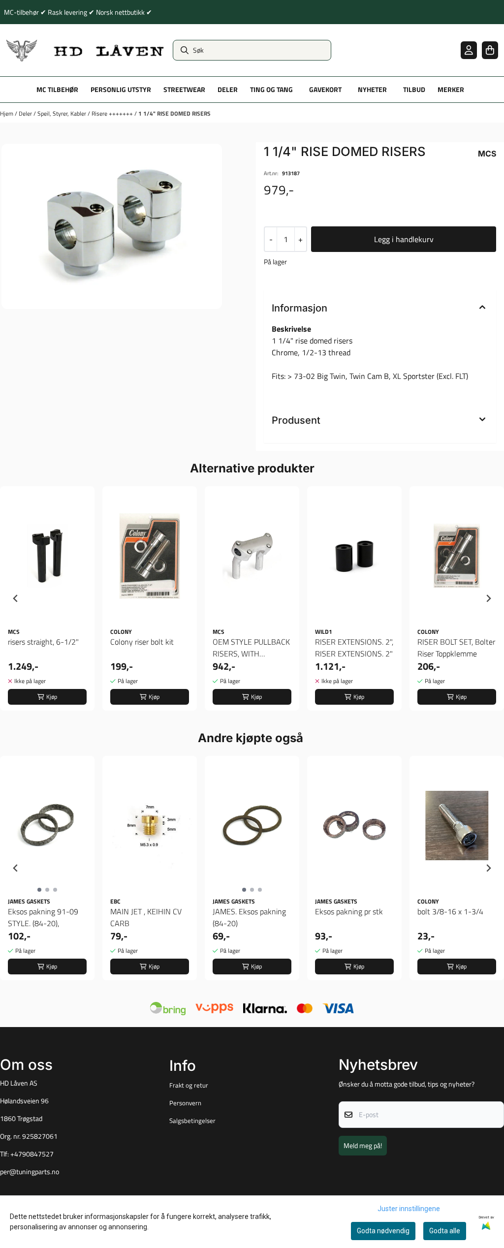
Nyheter (372, 89)
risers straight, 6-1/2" (43, 642)
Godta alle (444, 1231)
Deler (26, 113)
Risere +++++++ (113, 113)
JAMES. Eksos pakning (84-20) (249, 917)
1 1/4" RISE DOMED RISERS (174, 113)
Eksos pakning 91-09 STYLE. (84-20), (43, 917)
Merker (451, 89)
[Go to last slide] (16, 598)
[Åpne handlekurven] (490, 50)
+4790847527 (32, 1154)
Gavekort (325, 89)
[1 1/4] (111, 226)
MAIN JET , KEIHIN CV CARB (146, 917)
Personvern (185, 1103)
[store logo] (85, 50)
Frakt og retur (188, 1085)
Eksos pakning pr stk (349, 911)
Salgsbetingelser (192, 1120)
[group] (47, 598)
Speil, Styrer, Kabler (62, 113)
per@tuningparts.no (29, 1172)
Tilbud (414, 89)
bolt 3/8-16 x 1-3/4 (450, 911)
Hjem (7, 113)
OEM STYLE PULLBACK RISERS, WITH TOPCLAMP (251, 647)
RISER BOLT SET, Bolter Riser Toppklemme (456, 647)
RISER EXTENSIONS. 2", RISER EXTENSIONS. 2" (354, 647)
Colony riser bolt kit (142, 642)
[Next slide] (488, 598)
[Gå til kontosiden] (469, 50)
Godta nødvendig (383, 1231)
